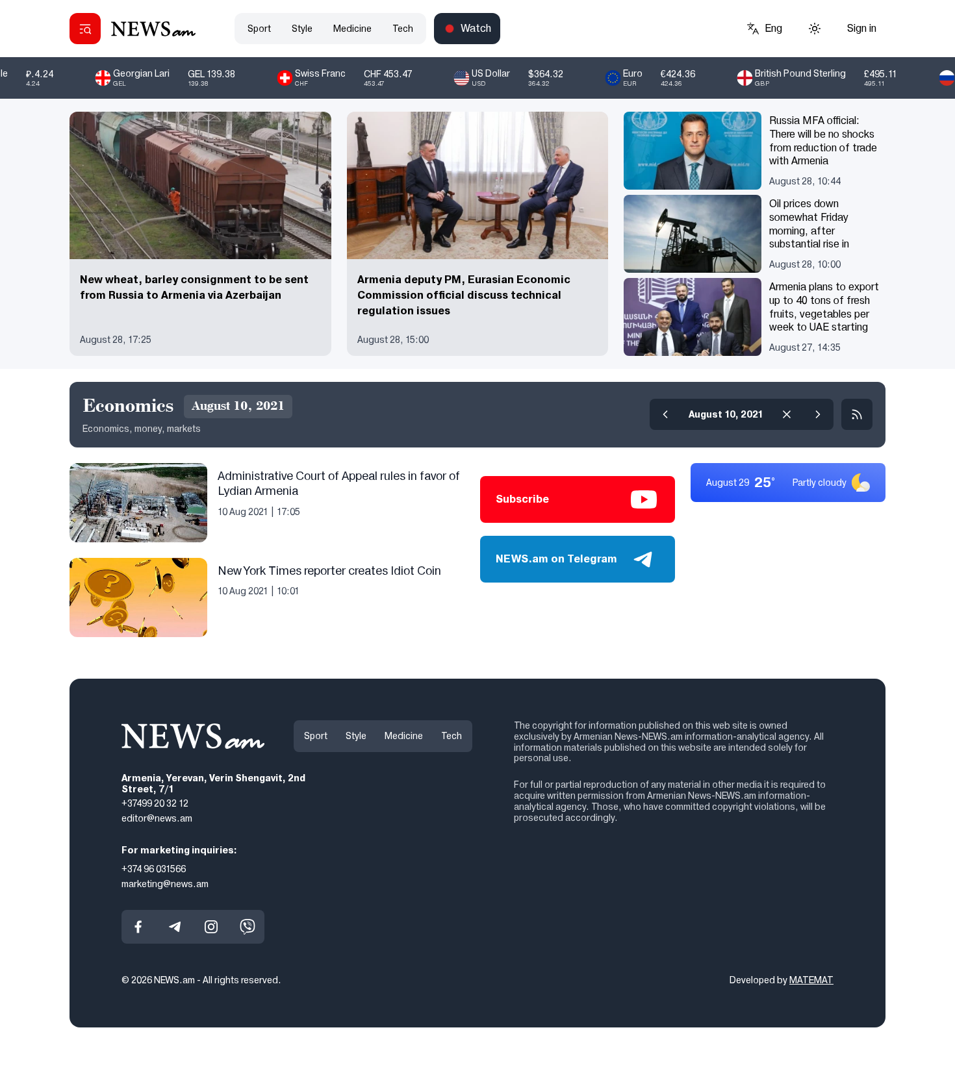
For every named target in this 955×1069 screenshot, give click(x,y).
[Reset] (786, 414)
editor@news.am (156, 818)
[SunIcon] (814, 28)
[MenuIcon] (85, 28)
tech (402, 28)
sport (259, 28)
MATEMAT (811, 980)
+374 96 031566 (153, 869)
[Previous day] (665, 414)
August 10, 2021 (726, 414)
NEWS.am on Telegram (556, 559)
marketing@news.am (165, 883)
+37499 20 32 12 (154, 803)
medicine (352, 28)
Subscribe (522, 499)
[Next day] (818, 414)
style (302, 28)
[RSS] (856, 414)
